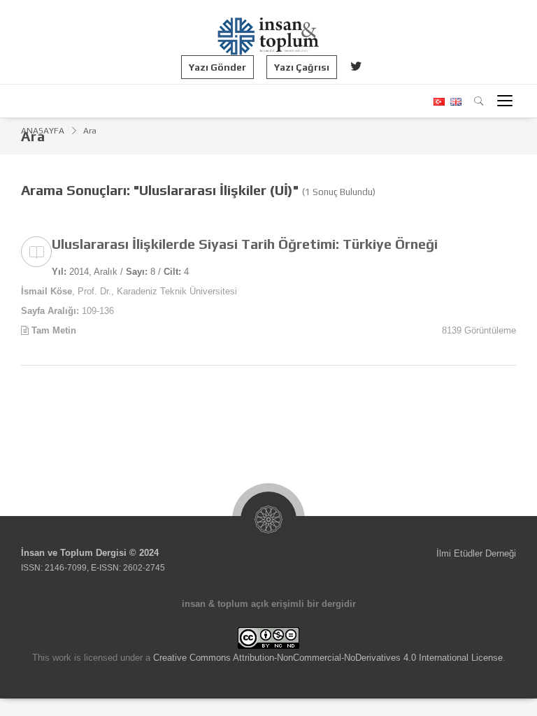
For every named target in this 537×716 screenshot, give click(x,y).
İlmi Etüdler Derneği (476, 553)
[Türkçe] (438, 102)
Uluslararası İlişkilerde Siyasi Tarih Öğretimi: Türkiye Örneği (245, 244)
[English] (454, 102)
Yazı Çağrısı (301, 67)
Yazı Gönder (217, 67)
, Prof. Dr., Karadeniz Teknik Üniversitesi (129, 291)
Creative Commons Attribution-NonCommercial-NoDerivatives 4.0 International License (328, 657)
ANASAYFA (42, 131)
